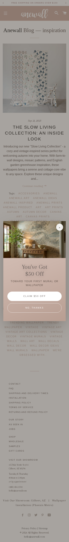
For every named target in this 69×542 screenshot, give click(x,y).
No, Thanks (34, 308)
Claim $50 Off (34, 296)
